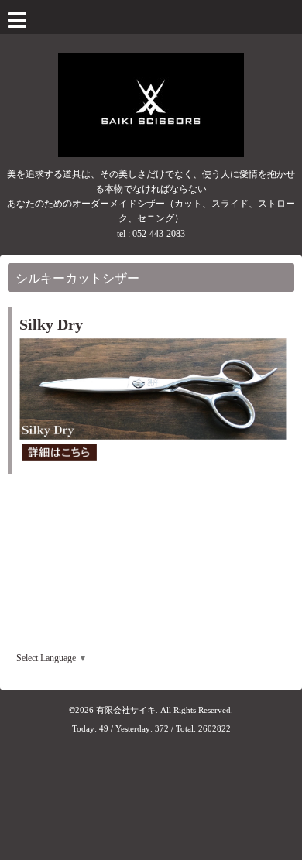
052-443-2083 (158, 233)
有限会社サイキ (126, 709)
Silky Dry (51, 324)
